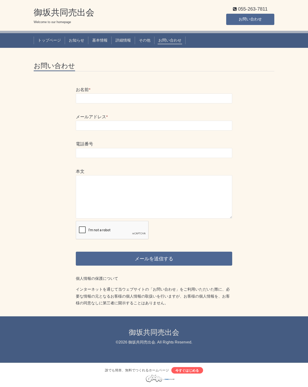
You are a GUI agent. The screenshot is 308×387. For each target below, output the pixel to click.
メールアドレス (92, 116)
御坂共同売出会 (64, 12)
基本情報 (100, 40)
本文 (80, 171)
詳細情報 (123, 40)
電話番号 (84, 144)
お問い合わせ (250, 19)
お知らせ (76, 40)
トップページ (49, 40)
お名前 (83, 89)
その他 (144, 40)
